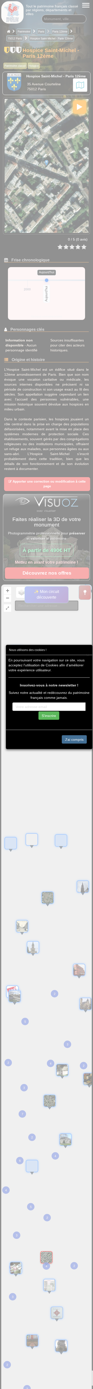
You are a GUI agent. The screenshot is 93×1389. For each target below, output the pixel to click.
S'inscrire (49, 716)
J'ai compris (74, 739)
